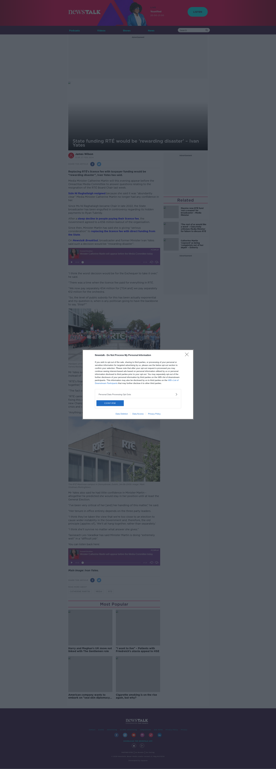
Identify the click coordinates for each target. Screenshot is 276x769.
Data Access (138, 414)
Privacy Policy (154, 414)
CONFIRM (110, 403)
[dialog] (138, 384)
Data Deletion (122, 414)
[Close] (187, 355)
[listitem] (138, 394)
